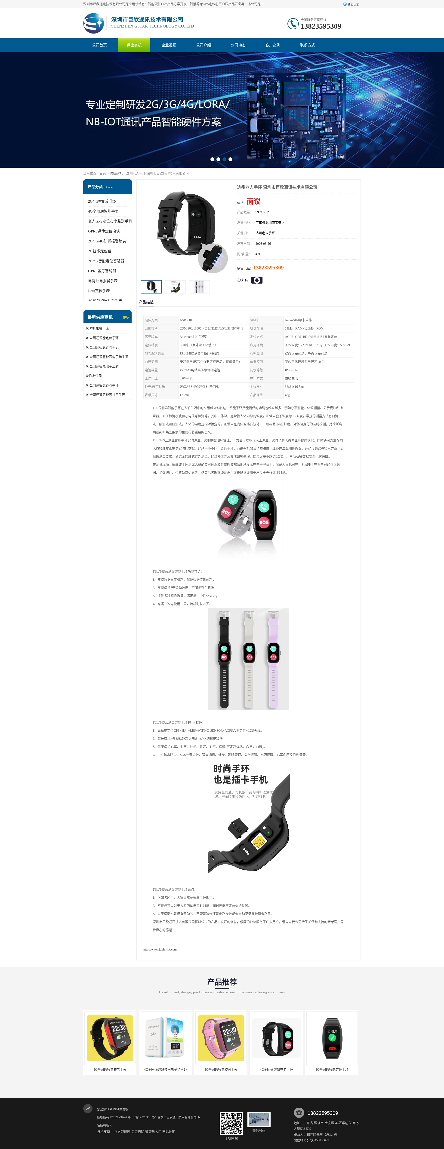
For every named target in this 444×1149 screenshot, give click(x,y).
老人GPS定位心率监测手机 (110, 221)
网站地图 (168, 1132)
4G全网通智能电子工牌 (102, 366)
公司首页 (99, 45)
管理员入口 (153, 1132)
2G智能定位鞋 (99, 251)
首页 (102, 173)
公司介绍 (203, 45)
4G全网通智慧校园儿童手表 (105, 395)
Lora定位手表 (99, 291)
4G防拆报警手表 (97, 328)
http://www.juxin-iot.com (160, 949)
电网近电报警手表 (103, 281)
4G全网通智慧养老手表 (102, 347)
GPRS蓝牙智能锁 (102, 271)
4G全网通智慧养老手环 (102, 385)
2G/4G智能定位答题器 (106, 261)
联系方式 (307, 45)
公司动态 (238, 45)
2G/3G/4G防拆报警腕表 (107, 241)
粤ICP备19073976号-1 (142, 1117)
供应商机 (134, 45)
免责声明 (137, 1132)
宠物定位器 (94, 376)
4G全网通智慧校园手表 (165, 1069)
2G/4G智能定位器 (102, 201)
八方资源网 (122, 1132)
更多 (126, 317)
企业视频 (168, 45)
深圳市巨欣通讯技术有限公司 (177, 1117)
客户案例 (272, 45)
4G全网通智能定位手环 (102, 338)
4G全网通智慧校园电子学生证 (107, 357)
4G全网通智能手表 (103, 211)
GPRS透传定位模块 (104, 231)
